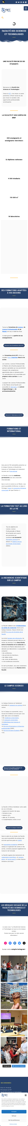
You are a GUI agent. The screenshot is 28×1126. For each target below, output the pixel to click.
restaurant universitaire (11, 720)
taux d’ (13, 357)
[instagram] (23, 2)
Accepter (14, 1111)
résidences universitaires (12, 718)
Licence (20, 327)
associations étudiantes (10, 844)
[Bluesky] (18, 2)
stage (9, 488)
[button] (25, 1095)
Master (4, 331)
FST (10, 93)
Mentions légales (13, 1124)
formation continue (12, 539)
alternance (14, 387)
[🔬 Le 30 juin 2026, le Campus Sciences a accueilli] (14, 968)
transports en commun (15, 705)
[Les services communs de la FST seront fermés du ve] (14, 996)
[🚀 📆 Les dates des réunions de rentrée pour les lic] (14, 1023)
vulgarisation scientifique (9, 857)
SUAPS (20, 840)
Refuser (14, 1116)
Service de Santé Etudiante (12, 730)
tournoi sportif (11, 859)
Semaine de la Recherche (14, 638)
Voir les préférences (14, 1120)
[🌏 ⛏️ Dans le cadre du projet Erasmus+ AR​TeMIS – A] (14, 1050)
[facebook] (16, 2)
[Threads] (25, 2)
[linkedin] (21, 2)
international (13, 471)
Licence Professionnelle (9, 329)
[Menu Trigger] (26, 8)
